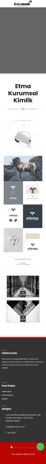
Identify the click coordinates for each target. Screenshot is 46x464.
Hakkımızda (6, 391)
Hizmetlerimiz (7, 395)
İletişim (5, 399)
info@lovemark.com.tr (15, 427)
